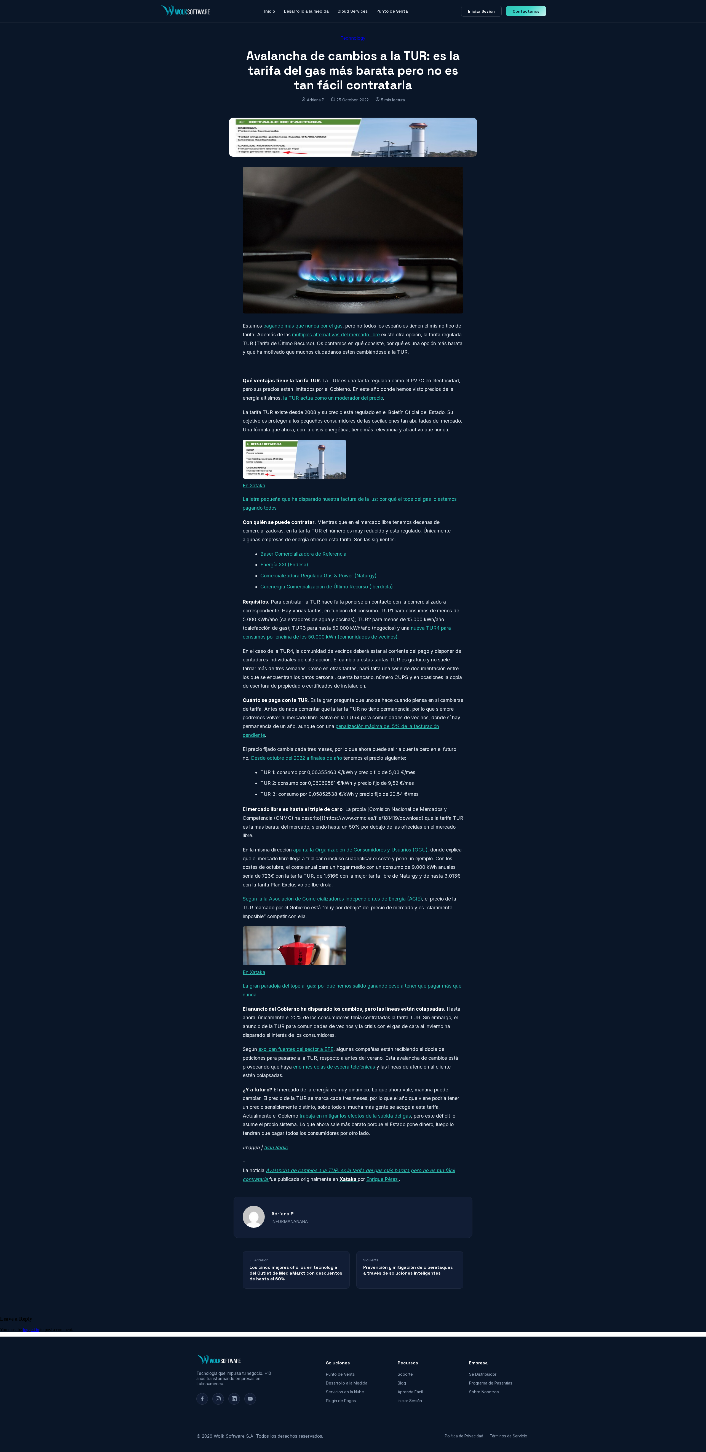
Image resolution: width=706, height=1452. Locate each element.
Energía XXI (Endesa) (284, 564)
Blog (402, 1383)
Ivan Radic (276, 1147)
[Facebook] (202, 1399)
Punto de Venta (392, 11)
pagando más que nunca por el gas (303, 326)
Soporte (405, 1374)
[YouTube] (250, 1399)
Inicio (269, 11)
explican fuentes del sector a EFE (295, 1049)
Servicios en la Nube (345, 1391)
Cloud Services (353, 11)
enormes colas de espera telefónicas (334, 1067)
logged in (31, 1329)
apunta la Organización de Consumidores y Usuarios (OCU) (360, 850)
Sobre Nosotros (484, 1391)
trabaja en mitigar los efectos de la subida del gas (355, 1116)
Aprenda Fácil (410, 1391)
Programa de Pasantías (490, 1383)
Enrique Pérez (382, 1179)
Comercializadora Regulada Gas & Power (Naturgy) (318, 575)
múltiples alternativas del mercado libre (336, 334)
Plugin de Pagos (341, 1400)
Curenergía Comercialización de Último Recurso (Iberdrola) (326, 587)
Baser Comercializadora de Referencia (303, 554)
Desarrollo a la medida (306, 11)
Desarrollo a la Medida (346, 1383)
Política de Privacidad (464, 1436)
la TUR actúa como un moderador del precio (333, 398)
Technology (353, 38)
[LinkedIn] (234, 1399)
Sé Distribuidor (482, 1374)
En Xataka (254, 485)
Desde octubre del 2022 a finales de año (296, 758)
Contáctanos (526, 11)
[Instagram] (218, 1399)
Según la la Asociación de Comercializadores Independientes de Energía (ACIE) (332, 899)
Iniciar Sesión (481, 11)
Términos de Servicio (508, 1436)
